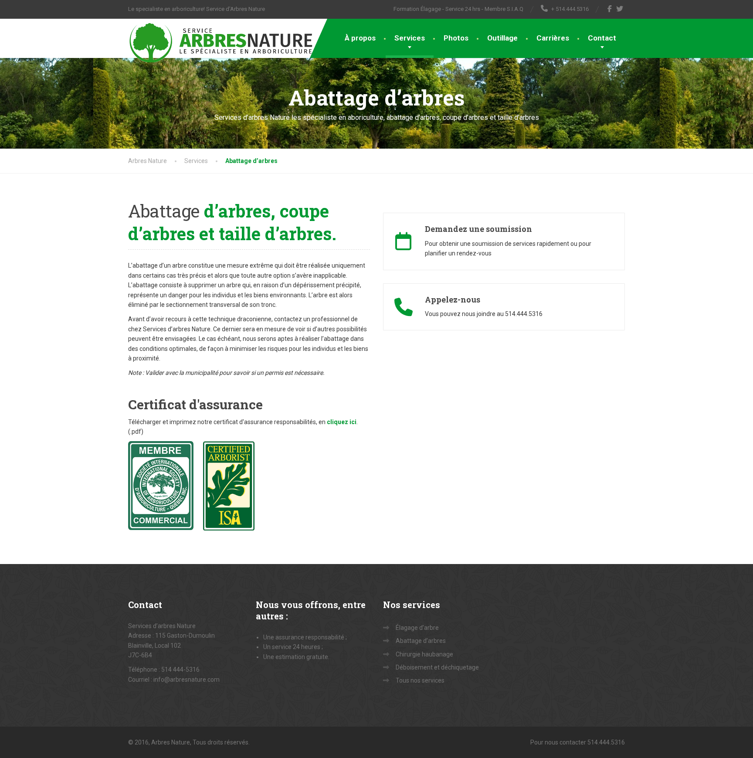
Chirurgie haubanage (424, 654)
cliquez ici (341, 421)
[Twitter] (620, 8)
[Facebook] (610, 8)
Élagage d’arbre (417, 627)
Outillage (502, 38)
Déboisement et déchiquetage (437, 667)
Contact (602, 38)
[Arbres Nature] (221, 40)
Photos (456, 38)
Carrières (552, 38)
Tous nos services (420, 680)
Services (409, 38)
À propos (360, 38)
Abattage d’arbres (421, 640)
